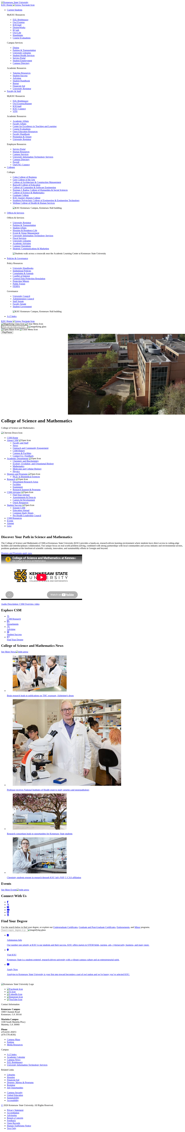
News (15, 445)
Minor (137, 927)
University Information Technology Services (33, 157)
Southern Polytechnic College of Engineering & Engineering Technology (46, 200)
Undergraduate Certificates (65, 927)
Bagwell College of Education (26, 185)
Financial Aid (19, 86)
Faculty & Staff (14, 91)
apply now (27, 553)
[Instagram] (8, 907)
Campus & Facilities (22, 453)
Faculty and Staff (20, 443)
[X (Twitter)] (8, 904)
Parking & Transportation (24, 50)
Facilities (17, 484)
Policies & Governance (17, 258)
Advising (17, 78)
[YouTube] (95, 999)
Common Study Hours (23, 513)
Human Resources (21, 151)
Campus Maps (13, 1039)
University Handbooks (23, 268)
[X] (95, 991)
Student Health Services (24, 55)
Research (11, 479)
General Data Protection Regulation (29, 278)
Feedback (11, 1120)
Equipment (18, 487)
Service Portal (19, 58)
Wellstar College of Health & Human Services (34, 203)
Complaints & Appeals (23, 273)
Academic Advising (22, 243)
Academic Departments (17, 458)
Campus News (13, 1059)
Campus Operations (22, 246)
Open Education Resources (25, 131)
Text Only (11, 1128)
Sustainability (13, 1098)
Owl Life (17, 32)
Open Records (13, 1123)
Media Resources (15, 1044)
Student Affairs (19, 228)
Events (10, 521)
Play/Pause (7, 332)
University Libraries (22, 53)
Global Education (15, 1095)
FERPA (16, 286)
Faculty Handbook (21, 134)
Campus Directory (21, 63)
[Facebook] (7, 902)
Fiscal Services (19, 238)
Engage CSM (19, 508)
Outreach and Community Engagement (30, 448)
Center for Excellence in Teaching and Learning (35, 126)
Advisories (12, 1115)
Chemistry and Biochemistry (26, 461)
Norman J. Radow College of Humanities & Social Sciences (40, 190)
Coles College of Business (25, 177)
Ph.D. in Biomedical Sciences (26, 476)
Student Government (22, 306)
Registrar (11, 1085)
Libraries (11, 1074)
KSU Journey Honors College (26, 198)
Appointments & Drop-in (24, 497)
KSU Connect (19, 109)
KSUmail (17, 25)
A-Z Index (12, 316)
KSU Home (7, 321)
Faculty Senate (19, 304)
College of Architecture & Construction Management (37, 182)
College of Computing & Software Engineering (34, 187)
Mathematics (18, 466)
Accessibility (13, 1100)
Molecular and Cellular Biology (27, 469)
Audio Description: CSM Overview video (20, 604)
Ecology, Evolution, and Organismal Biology (33, 463)
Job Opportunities (15, 1087)
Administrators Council (23, 299)
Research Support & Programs (26, 489)
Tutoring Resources (21, 73)
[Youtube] (8, 910)
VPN (15, 111)
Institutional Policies (22, 271)
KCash (16, 30)
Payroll (16, 162)
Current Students (14, 10)
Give (9, 526)
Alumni (10, 523)
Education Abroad (21, 510)
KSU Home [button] (7, 5)
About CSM (12, 440)
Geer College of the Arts (24, 179)
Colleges (11, 167)
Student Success (20, 75)
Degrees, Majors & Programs (20, 1082)
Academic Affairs (21, 121)
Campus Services (20, 154)
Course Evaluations (21, 38)
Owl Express (19, 22)
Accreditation (13, 1113)
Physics (16, 471)
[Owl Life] (8, 915)
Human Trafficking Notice (19, 1126)
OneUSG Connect (21, 164)
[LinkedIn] (8, 912)
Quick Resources (20, 502)
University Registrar (22, 88)
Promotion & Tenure (22, 136)
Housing (11, 1077)
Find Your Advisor (21, 495)
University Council (21, 296)
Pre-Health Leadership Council (27, 515)
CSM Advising (14, 492)
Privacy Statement (15, 1110)
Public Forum (19, 284)
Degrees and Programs (17, 474)
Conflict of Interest (21, 276)
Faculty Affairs (19, 124)
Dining (16, 47)
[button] (22, 324)
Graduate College (21, 195)
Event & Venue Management (26, 233)
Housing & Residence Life (25, 230)
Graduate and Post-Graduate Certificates (97, 927)
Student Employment (22, 60)
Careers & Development (24, 500)
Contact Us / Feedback (23, 456)
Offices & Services (15, 213)
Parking (10, 1042)
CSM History (19, 450)
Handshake (18, 35)
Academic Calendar (16, 1057)
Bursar (16, 83)
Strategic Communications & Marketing (31, 248)
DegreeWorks (19, 27)
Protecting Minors (21, 281)
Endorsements (123, 927)
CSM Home (12, 437)
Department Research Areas (25, 482)
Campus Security (15, 1092)
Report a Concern (15, 1118)
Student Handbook (21, 81)
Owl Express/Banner (22, 103)
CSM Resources (14, 518)
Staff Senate (18, 301)
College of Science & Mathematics (28, 192)
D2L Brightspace (20, 19)
